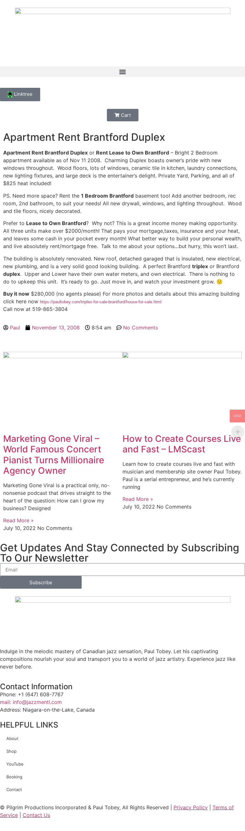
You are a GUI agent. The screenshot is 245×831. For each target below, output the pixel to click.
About (12, 738)
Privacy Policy (191, 807)
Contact (14, 789)
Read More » (18, 520)
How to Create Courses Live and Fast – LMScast (181, 444)
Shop (11, 751)
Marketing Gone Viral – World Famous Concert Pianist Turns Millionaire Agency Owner (53, 454)
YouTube (15, 764)
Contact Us (36, 815)
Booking (14, 776)
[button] (122, 71)
